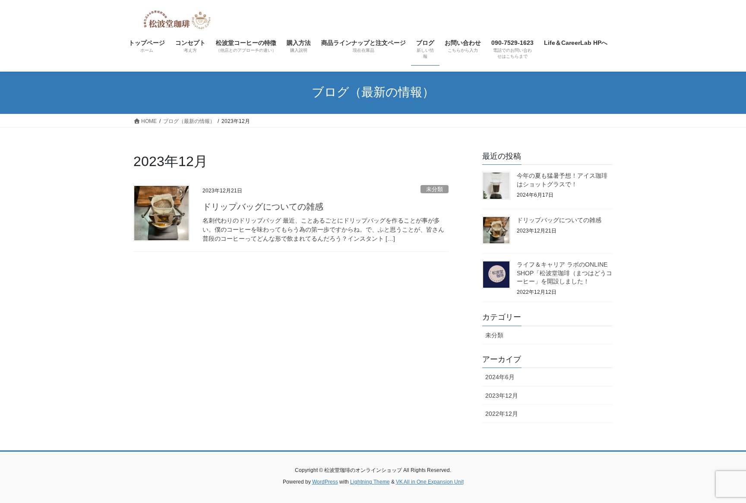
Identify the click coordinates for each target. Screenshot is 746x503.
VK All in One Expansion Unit (430, 482)
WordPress (325, 482)
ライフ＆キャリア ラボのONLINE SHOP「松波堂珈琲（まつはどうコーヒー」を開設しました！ (564, 273)
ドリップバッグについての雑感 (262, 206)
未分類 (434, 189)
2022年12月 (501, 413)
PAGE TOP (721, 480)
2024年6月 (500, 377)
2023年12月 (501, 395)
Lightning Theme (370, 482)
